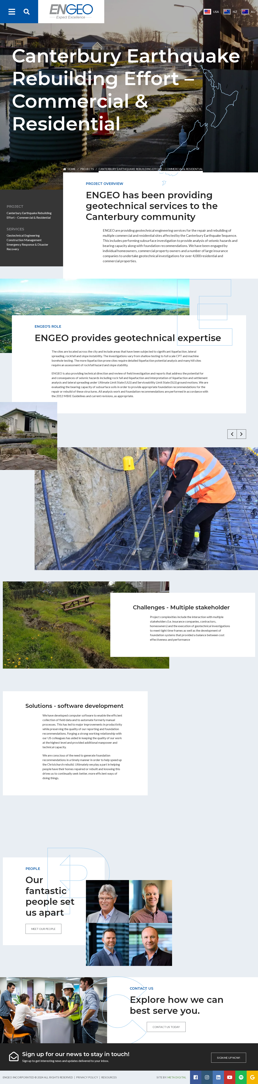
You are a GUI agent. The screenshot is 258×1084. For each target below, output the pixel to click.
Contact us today (166, 1027)
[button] (232, 434)
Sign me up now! (228, 1057)
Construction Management (24, 240)
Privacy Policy (87, 1077)
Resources (109, 1077)
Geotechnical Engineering (23, 235)
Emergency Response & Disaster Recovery (27, 247)
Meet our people (43, 928)
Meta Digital (177, 1077)
